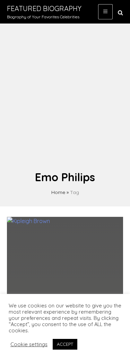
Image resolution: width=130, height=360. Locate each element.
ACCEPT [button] (65, 344)
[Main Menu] (105, 11)
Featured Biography (44, 8)
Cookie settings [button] (28, 344)
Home (58, 192)
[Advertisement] (65, 100)
